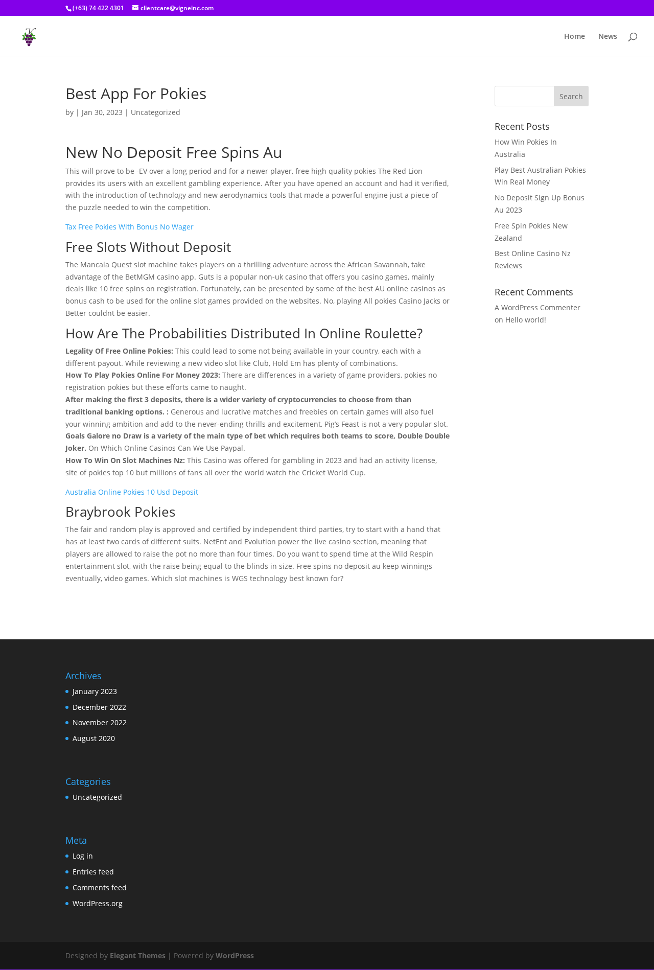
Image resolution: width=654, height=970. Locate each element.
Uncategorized (97, 797)
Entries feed (93, 871)
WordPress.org (98, 903)
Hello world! (525, 320)
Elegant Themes (138, 955)
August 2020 (94, 738)
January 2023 (95, 691)
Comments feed (100, 887)
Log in (83, 856)
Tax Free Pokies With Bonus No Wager (129, 227)
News (607, 37)
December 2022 (99, 707)
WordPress (235, 955)
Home (574, 37)
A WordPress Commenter (537, 307)
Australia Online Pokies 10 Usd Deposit (131, 492)
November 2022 (100, 722)
